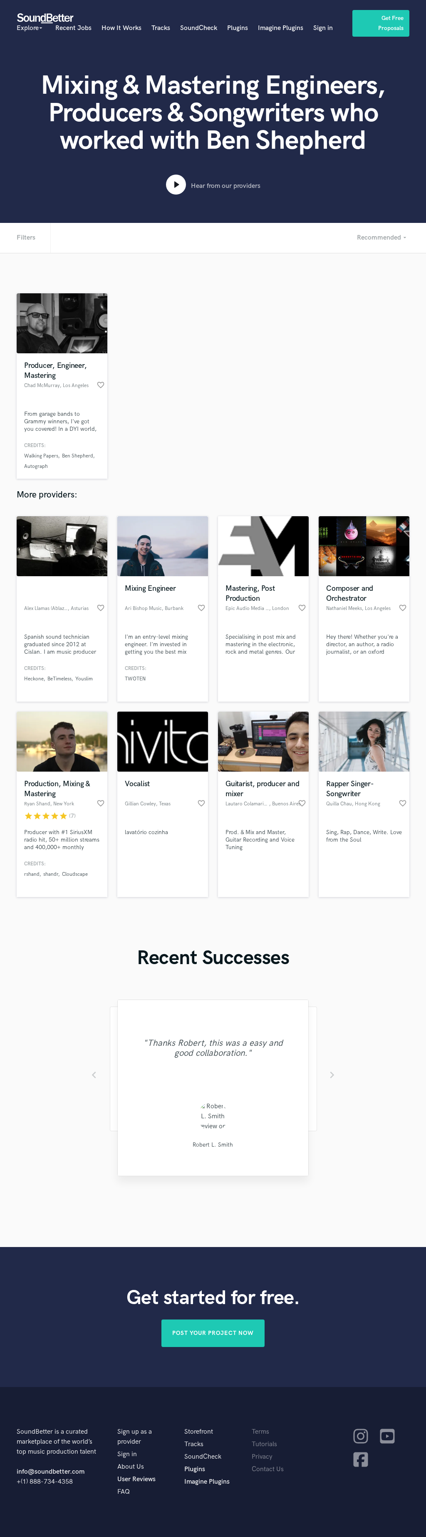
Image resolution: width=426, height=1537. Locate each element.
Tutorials (264, 1444)
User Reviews (136, 1479)
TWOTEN (135, 679)
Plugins (237, 28)
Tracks (160, 28)
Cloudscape (75, 874)
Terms (260, 1432)
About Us (130, 1467)
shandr (50, 874)
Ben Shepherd (77, 456)
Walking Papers (41, 456)
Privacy (262, 1457)
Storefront (198, 1432)
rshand (32, 874)
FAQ (123, 1492)
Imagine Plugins (280, 28)
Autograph (36, 466)
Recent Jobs (73, 28)
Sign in (323, 28)
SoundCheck (198, 28)
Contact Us (268, 1469)
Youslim (84, 679)
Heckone (34, 679)
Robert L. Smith (213, 1144)
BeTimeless (59, 679)
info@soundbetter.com (50, 1472)
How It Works (121, 28)
